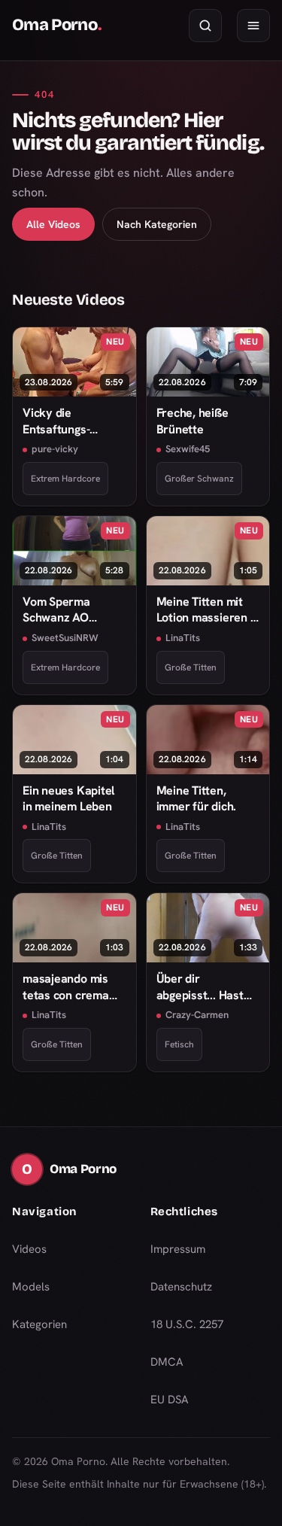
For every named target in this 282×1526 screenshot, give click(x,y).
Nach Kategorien (157, 224)
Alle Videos (53, 224)
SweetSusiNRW (65, 637)
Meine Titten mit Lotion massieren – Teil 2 (206, 610)
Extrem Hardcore (65, 479)
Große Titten (191, 667)
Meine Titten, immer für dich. (196, 798)
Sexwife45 (187, 448)
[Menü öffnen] (253, 25)
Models (31, 1286)
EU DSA (169, 1399)
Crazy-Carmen (197, 1014)
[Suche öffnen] (205, 25)
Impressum (177, 1249)
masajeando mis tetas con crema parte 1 (66, 987)
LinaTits (182, 637)
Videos (29, 1249)
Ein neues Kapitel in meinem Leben (68, 798)
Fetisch (179, 1044)
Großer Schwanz (199, 479)
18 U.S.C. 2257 (186, 1324)
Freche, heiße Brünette (192, 420)
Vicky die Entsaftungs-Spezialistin (56, 421)
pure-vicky (55, 448)
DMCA (166, 1361)
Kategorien (39, 1324)
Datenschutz (181, 1286)
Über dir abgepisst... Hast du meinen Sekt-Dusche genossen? (205, 987)
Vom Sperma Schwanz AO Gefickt (56, 610)
